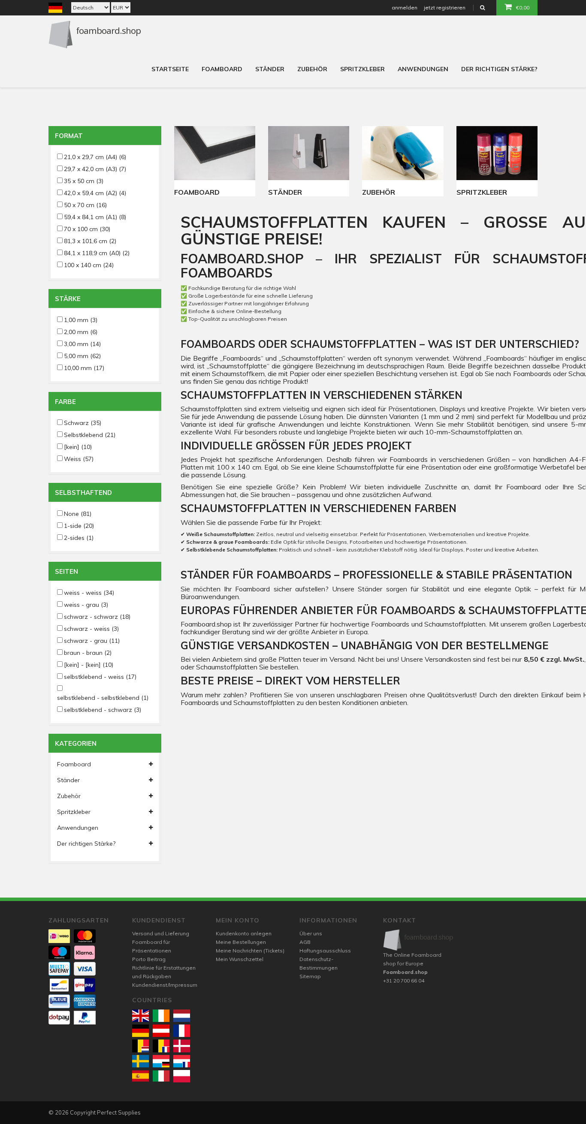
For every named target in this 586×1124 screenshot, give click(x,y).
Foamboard (222, 69)
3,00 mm (82, 344)
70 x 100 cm (87, 229)
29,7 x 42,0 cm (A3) (95, 169)
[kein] (78, 447)
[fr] (181, 1031)
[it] (161, 1076)
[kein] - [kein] (88, 665)
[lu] (161, 1061)
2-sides (79, 538)
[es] (140, 1076)
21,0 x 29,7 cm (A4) (95, 157)
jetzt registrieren (444, 7)
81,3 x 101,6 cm (90, 241)
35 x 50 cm (83, 181)
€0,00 (522, 7)
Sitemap (310, 976)
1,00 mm (80, 320)
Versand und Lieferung (160, 933)
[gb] (140, 1015)
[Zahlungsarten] (59, 936)
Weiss (79, 459)
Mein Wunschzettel (239, 959)
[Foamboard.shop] (418, 939)
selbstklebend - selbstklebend (102, 698)
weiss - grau (86, 605)
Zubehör (312, 69)
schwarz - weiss (91, 629)
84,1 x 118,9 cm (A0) (97, 253)
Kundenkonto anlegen (244, 933)
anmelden (404, 7)
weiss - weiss (89, 593)
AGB (305, 942)
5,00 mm (82, 356)
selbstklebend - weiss (100, 677)
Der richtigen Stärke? (499, 69)
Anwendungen (423, 69)
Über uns (310, 933)
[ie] (161, 1015)
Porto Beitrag (149, 959)
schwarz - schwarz (97, 617)
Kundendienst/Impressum (164, 985)
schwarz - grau (92, 641)
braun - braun (88, 653)
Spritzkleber (362, 69)
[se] (140, 1061)
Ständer (269, 69)
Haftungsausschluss (325, 950)
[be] (140, 1046)
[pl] (181, 1076)
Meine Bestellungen (241, 942)
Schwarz (82, 423)
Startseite (170, 69)
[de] (140, 1031)
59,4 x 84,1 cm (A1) (95, 217)
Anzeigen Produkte (215, 153)
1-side (79, 526)
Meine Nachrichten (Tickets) (250, 950)
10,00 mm (84, 368)
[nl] (181, 1015)
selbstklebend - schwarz (102, 710)
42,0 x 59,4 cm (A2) (95, 193)
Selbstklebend (89, 435)
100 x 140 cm (89, 265)
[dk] (181, 1046)
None (77, 514)
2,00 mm (80, 332)
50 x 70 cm (85, 205)
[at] (161, 1031)
